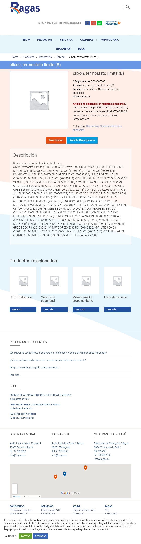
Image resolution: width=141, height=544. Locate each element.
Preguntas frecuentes (84, 510)
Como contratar (18, 513)
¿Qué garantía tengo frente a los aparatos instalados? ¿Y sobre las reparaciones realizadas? (58, 352)
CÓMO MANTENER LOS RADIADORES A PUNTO (35, 404)
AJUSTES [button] (10, 536)
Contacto (78, 513)
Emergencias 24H (50, 510)
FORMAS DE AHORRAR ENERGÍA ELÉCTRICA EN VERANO (40, 395)
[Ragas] (25, 8)
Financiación (48, 513)
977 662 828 (49, 22)
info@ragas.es (72, 22)
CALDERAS (86, 39)
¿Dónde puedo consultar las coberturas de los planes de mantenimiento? (48, 360)
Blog (81, 48)
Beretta (60, 57)
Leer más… (15, 375)
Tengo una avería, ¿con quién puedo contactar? (34, 367)
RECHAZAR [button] (40, 536)
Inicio (26, 39)
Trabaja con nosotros (21, 510)
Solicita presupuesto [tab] (82, 140)
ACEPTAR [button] (25, 536)
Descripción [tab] (56, 140)
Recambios (63, 48)
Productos (44, 39)
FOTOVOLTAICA (110, 39)
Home (14, 57)
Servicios (66, 39)
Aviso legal (110, 513)
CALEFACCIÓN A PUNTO (23, 414)
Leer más (17, 309)
